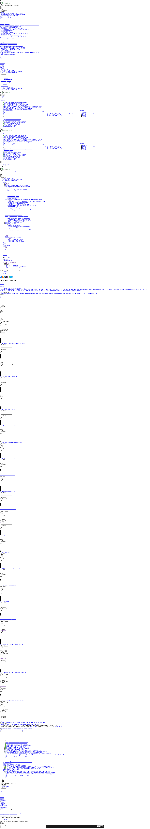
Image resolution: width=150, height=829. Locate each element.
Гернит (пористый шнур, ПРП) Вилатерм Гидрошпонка (19, 218)
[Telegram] (12, 277)
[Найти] (1, 8)
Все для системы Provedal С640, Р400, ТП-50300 (10, 293)
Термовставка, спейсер (8, 290)
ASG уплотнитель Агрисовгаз (58, 293)
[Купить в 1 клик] (1, 335)
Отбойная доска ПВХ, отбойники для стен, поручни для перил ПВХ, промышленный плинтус (27, 201)
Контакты (2, 798)
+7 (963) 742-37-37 (4, 69)
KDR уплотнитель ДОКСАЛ (79, 293)
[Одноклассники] (3, 277)
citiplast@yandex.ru (58, 726)
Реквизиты (2, 803)
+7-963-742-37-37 (23, 732)
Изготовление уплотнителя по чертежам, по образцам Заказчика (13, 730)
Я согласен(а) (100, 826)
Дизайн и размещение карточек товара (15, 239)
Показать (2, 332)
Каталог (6, 184)
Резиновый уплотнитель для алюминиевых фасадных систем (20, 188)
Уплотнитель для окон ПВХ (95, 289)
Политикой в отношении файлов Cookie (74, 826)
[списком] (1, 303)
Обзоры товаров (3, 791)
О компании (2, 794)
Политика (2, 804)
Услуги (6, 236)
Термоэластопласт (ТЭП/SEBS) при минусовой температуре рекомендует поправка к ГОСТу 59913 (20, 724)
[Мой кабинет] (1, 163)
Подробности (3, 522)
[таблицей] (2, 303)
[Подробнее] (0, 727)
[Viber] (7, 277)
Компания (7, 248)
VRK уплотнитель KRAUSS (91, 293)
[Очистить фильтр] (1, 331)
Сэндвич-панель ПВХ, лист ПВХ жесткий (21, 290)
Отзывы (2, 797)
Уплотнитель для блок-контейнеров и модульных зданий (11, 289)
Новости (2, 796)
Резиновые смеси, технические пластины (61, 290)
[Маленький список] (0, 304)
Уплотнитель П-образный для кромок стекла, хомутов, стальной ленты (75, 289)
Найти (2, 823)
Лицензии (2, 799)
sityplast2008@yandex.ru (6, 81)
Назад (7, 183)
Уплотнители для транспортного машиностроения (111, 289)
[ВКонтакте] (1, 277)
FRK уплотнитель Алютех (46, 293)
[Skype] (11, 277)
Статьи (1, 790)
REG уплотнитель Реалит (69, 293)
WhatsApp (5, 84)
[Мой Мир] (4, 277)
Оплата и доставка (4, 805)
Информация (3, 800)
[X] (6, 277)
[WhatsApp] (9, 277)
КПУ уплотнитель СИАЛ (36, 293)
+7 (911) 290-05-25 (33, 726)
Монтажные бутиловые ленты (14, 225)
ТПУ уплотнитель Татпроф (25, 293)
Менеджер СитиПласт (4, 786)
